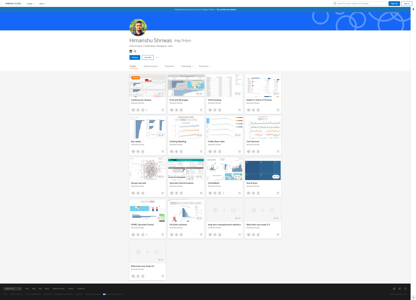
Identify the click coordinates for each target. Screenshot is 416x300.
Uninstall (79, 294)
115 (201, 94)
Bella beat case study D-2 (258, 224)
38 (162, 135)
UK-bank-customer (178, 224)
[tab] (413, 9)
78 (162, 94)
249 (162, 218)
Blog (33, 289)
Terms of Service (16, 294)
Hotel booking (214, 100)
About (47, 289)
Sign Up (394, 3)
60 (201, 218)
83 (278, 218)
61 (201, 135)
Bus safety (136, 141)
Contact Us (81, 289)
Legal (5, 294)
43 (239, 135)
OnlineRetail (213, 183)
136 (277, 177)
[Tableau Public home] (13, 3)
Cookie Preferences (92, 294)
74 (162, 177)
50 (239, 94)
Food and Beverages (179, 100)
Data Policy (47, 294)
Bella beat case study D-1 (142, 266)
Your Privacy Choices (115, 294)
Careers (71, 289)
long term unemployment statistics (224, 224)
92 (162, 260)
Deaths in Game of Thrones (259, 100)
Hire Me (148, 57)
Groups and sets (138, 183)
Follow (135, 57)
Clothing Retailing (178, 141)
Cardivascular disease (141, 100)
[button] (394, 288)
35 (239, 218)
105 (239, 177)
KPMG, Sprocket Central (142, 224)
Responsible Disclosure (64, 294)
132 (200, 177)
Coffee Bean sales (216, 141)
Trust (27, 289)
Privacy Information (33, 294)
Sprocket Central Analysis (182, 183)
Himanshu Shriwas (137, 103)
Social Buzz (251, 183)
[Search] (334, 3)
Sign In (407, 3)
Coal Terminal (252, 141)
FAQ (40, 289)
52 (278, 94)
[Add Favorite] (162, 110)
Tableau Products (59, 289)
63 (278, 135)
